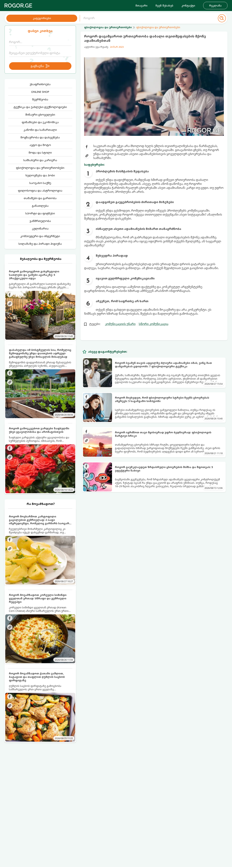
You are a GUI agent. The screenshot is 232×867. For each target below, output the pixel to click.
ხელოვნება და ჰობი (40, 175)
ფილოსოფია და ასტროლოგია (40, 190)
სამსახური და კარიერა (40, 160)
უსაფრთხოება (40, 84)
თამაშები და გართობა (40, 198)
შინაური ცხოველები (40, 114)
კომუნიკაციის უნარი (120, 324)
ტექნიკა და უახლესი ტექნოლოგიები (40, 107)
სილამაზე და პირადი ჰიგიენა (40, 243)
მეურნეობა (40, 99)
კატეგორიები (42, 18)
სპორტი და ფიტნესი (40, 213)
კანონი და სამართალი (40, 129)
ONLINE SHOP (40, 92)
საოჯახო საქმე (40, 183)
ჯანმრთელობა (40, 221)
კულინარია (40, 228)
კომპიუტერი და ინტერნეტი (40, 236)
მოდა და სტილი (40, 152)
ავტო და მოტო (40, 145)
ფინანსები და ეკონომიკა (40, 122)
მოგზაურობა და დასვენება (40, 137)
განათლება (40, 205)
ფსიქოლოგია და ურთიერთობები (40, 167)
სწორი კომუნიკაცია (153, 324)
